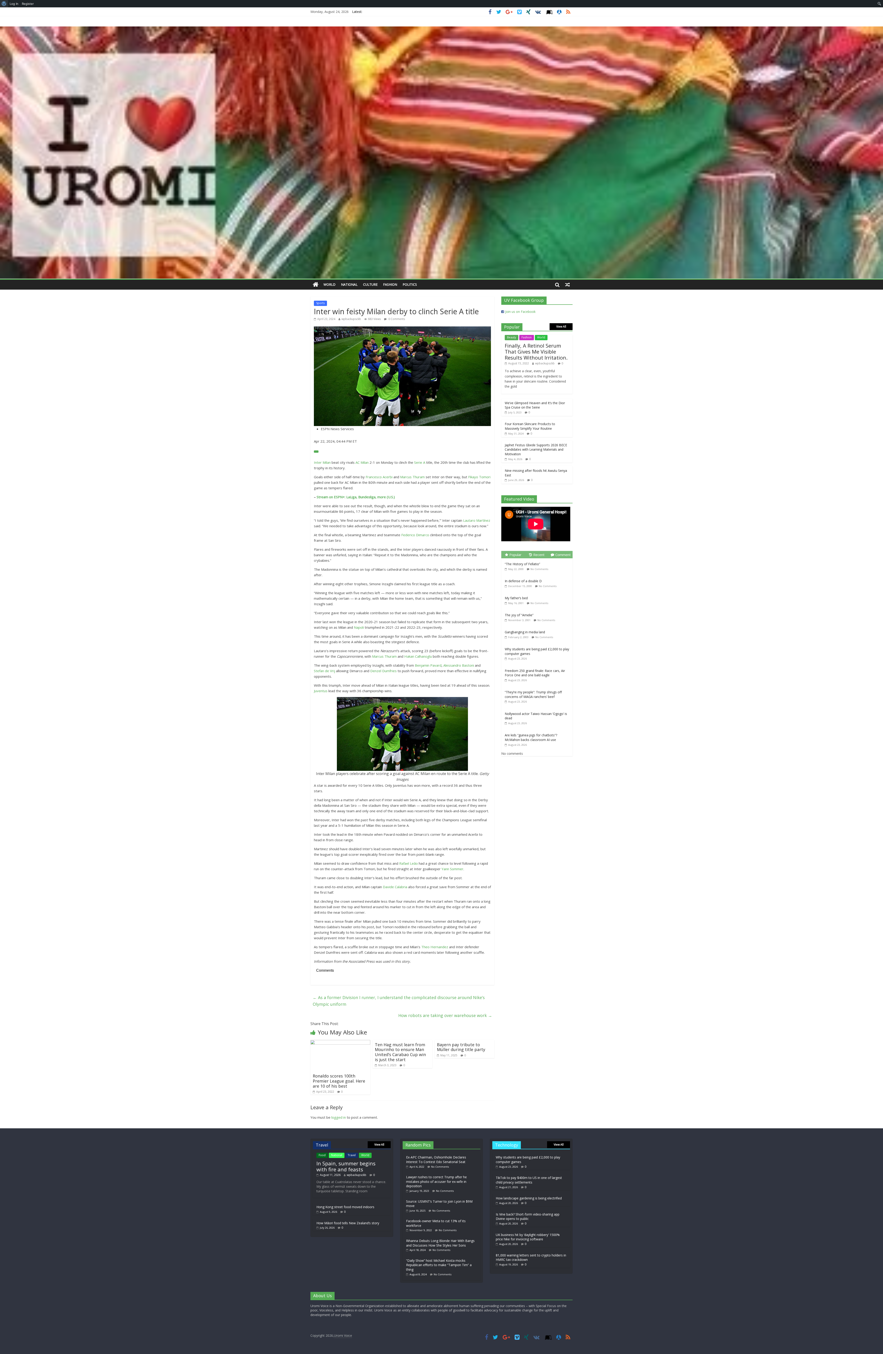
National (349, 284)
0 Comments (396, 319)
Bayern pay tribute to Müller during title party (461, 1047)
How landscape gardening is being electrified (529, 1198)
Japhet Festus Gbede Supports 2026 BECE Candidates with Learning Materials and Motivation (536, 449)
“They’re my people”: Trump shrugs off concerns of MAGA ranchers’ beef (533, 694)
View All (561, 326)
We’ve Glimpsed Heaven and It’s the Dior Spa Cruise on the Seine (535, 405)
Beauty (511, 337)
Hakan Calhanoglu (418, 656)
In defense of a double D (523, 581)
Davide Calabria (395, 886)
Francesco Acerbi (379, 477)
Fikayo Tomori (479, 477)
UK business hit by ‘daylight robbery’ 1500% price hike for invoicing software (528, 1237)
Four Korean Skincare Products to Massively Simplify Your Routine (530, 426)
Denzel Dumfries (383, 670)
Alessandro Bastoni (458, 665)
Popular (515, 554)
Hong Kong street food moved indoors (345, 1207)
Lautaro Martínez (476, 520)
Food (322, 1155)
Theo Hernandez (434, 947)
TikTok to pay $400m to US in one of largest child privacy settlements (529, 1179)
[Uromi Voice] (315, 285)
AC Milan (362, 462)
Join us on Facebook (520, 311)
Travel (352, 1155)
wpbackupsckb (351, 319)
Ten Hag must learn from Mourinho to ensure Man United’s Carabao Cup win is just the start (400, 1052)
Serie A (419, 462)
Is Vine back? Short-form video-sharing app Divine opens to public (527, 1216)
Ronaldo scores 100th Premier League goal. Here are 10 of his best (339, 1081)
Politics (410, 284)
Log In (14, 4)
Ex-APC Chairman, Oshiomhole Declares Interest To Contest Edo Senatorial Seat (436, 1159)
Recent (539, 554)
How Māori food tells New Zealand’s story (347, 1223)
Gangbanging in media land (525, 632)
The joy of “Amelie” (519, 615)
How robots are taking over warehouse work (445, 1015)
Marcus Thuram (412, 477)
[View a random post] (567, 284)
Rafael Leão (408, 863)
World (329, 284)
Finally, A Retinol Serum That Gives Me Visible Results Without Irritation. (536, 351)
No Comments (539, 569)
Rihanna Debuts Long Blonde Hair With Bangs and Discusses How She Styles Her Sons (440, 1243)
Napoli (359, 627)
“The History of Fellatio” (522, 564)
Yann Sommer (452, 869)
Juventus (320, 691)
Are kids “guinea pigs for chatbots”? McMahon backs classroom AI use (531, 737)
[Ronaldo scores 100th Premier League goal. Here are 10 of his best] (340, 1042)
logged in (338, 1117)
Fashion (390, 284)
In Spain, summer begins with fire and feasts (346, 1166)
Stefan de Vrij (324, 670)
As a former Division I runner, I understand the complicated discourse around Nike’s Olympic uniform (399, 1001)
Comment (563, 554)
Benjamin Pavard (428, 665)
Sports (320, 303)
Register (28, 4)
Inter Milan (322, 462)
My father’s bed (516, 598)
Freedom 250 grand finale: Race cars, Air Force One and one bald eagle (535, 672)
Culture (370, 284)
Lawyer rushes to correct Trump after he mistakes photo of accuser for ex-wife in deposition (436, 1181)
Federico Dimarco (415, 535)
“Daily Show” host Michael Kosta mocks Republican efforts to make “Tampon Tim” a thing (439, 1265)
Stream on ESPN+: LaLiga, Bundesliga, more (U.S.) (356, 497)
